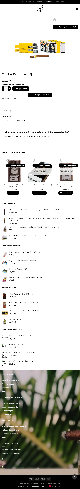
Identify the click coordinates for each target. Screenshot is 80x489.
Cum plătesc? (8, 414)
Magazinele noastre (38, 483)
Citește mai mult (39, 193)
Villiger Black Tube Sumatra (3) (40, 185)
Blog (50, 483)
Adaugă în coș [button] (13, 193)
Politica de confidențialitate (14, 426)
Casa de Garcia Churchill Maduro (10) (13, 186)
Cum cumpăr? (8, 411)
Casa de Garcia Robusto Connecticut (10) (66, 186)
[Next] (78, 178)
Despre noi (24, 483)
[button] (3, 8)
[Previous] (1, 178)
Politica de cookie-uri (11, 430)
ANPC (4, 437)
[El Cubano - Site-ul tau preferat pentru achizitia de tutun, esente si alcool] (40, 9)
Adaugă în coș (20, 89)
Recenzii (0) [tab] (6, 111)
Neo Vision (58, 486)
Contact (56, 483)
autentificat (21, 136)
